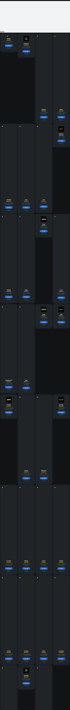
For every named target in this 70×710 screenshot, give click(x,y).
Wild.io (43, 651)
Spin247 (61, 560)
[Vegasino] (9, 402)
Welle (61, 314)
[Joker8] (44, 221)
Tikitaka (26, 560)
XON (44, 199)
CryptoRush (61, 651)
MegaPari (26, 651)
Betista (61, 109)
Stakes (26, 380)
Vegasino (9, 404)
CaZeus (43, 560)
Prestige (8, 38)
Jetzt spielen (9, 45)
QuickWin (9, 199)
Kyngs (61, 289)
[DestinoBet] (26, 673)
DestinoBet (26, 675)
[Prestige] (8, 35)
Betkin (43, 314)
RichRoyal (61, 133)
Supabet (26, 470)
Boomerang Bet (8, 380)
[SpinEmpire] (26, 41)
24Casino (61, 404)
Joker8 (43, 224)
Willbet (26, 289)
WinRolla (9, 289)
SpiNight (9, 651)
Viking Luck (43, 470)
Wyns (26, 199)
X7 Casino (9, 560)
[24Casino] (61, 402)
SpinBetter (43, 109)
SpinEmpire (26, 43)
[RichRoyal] (61, 131)
